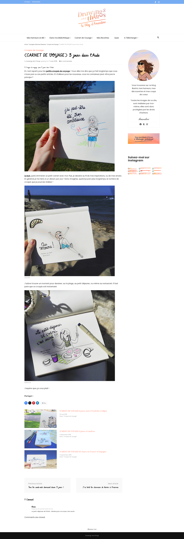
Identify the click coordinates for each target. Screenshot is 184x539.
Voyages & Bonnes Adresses (37, 44)
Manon (34, 507)
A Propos (27, 2)
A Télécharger (130, 38)
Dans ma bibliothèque (59, 38)
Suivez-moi (92, 529)
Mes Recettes (103, 38)
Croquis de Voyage (52, 44)
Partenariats (36, 2)
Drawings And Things (33, 61)
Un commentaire (66, 61)
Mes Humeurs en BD (35, 38)
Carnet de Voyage (83, 38)
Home (26, 44)
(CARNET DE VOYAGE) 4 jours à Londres (77, 432)
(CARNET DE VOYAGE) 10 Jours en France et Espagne (83, 452)
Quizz (116, 38)
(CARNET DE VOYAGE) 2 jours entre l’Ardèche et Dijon (83, 411)
